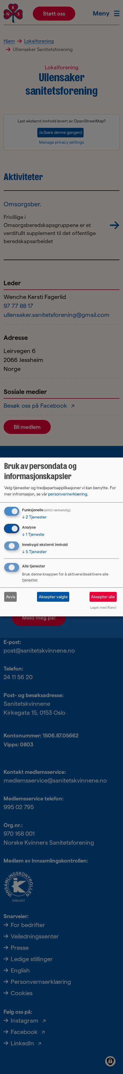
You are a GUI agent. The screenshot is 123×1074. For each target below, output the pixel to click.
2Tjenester (34, 517)
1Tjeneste (33, 534)
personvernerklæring (67, 494)
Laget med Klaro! (103, 607)
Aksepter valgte (53, 596)
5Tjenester (34, 551)
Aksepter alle (103, 596)
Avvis (10, 596)
